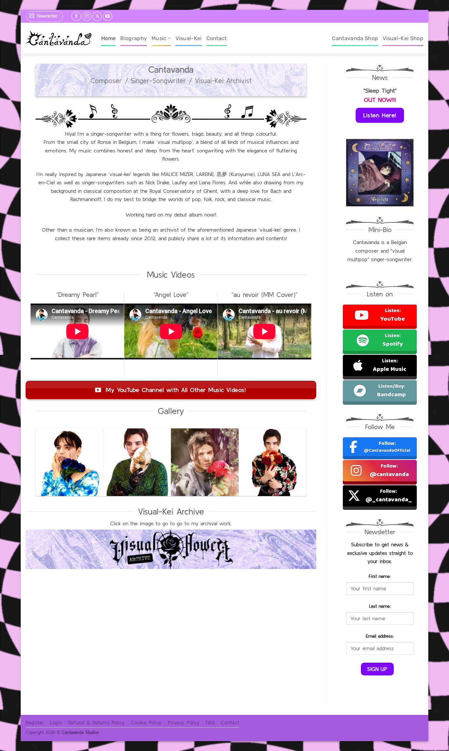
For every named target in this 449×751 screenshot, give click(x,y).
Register (35, 722)
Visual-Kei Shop (403, 38)
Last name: (380, 606)
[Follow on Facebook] (76, 16)
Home (108, 38)
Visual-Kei (188, 38)
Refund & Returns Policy (96, 722)
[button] (44, 16)
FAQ (210, 722)
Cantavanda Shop (355, 38)
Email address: (380, 636)
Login (56, 722)
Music (159, 38)
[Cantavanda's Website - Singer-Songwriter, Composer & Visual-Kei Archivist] (58, 38)
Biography (133, 38)
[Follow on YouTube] (107, 16)
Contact (216, 38)
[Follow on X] (97, 16)
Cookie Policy (146, 722)
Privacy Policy (184, 722)
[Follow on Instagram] (86, 16)
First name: (380, 576)
